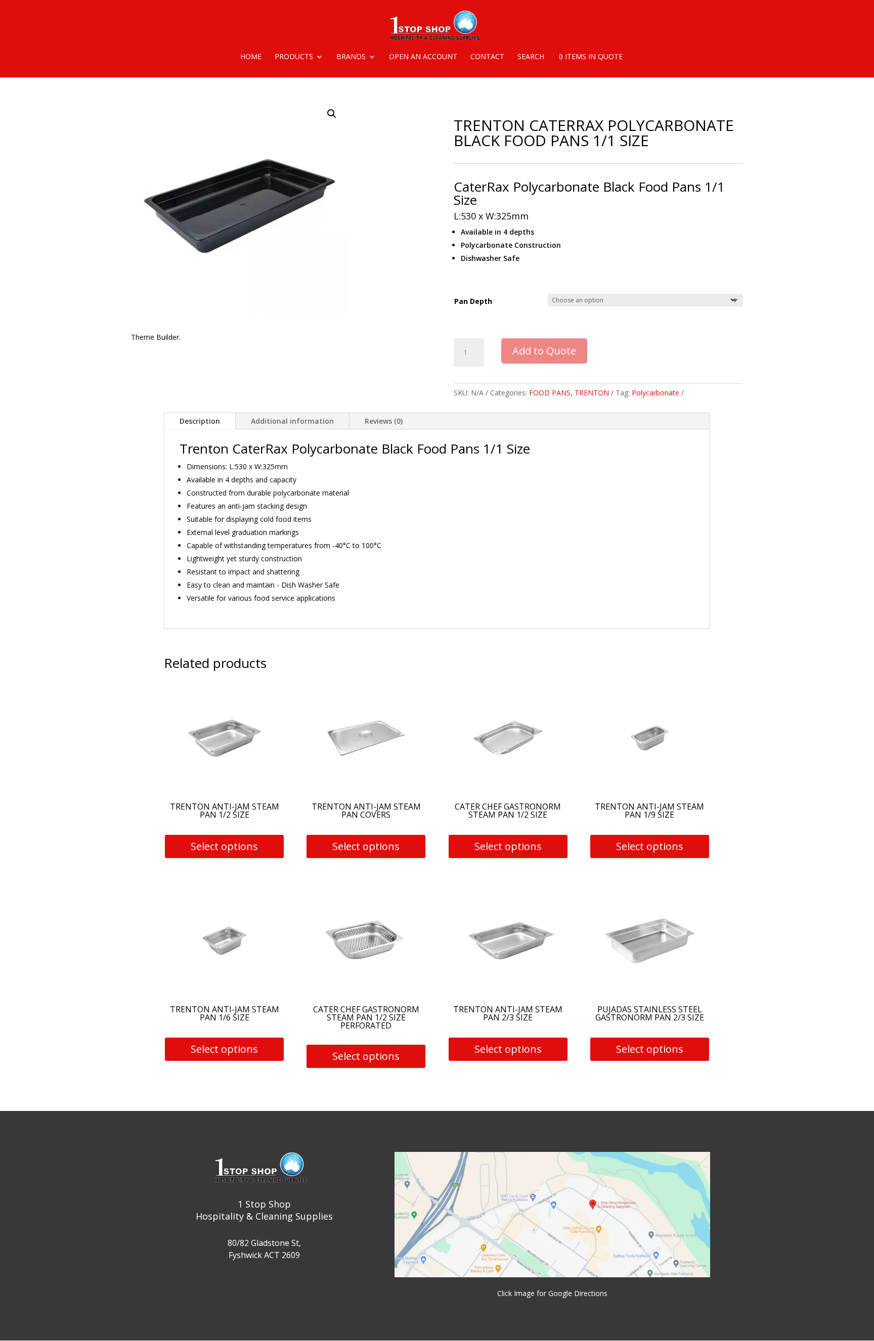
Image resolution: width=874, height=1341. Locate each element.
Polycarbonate (655, 392)
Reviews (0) (384, 421)
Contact (487, 57)
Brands (351, 57)
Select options (224, 846)
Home (250, 57)
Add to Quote (544, 350)
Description (200, 421)
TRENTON (592, 392)
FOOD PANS (550, 392)
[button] (332, 114)
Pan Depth (473, 301)
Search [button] (530, 57)
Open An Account (423, 57)
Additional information (292, 421)
